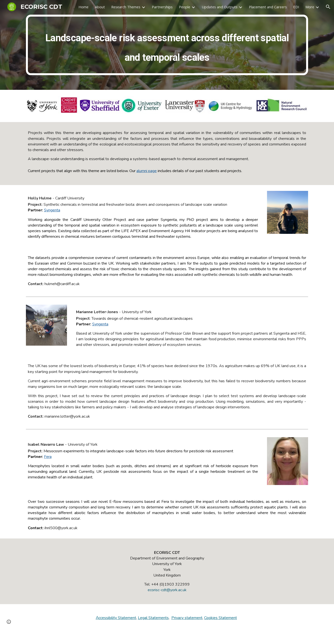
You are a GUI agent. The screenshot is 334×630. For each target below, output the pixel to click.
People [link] (184, 6)
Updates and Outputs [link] (219, 6)
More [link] (309, 6)
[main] (167, 45)
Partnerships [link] (162, 6)
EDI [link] (296, 6)
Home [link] (83, 6)
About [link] (100, 6)
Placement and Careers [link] (268, 6)
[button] (328, 7)
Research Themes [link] (125, 6)
